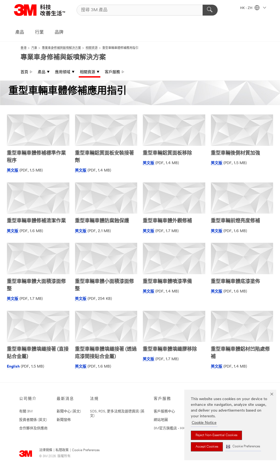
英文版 (12, 171)
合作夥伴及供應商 (33, 428)
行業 (39, 32)
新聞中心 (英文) (69, 411)
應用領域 (62, 72)
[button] (243, 446)
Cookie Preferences (86, 450)
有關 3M (26, 411)
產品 (19, 32)
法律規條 (45, 450)
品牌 (59, 32)
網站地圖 (161, 420)
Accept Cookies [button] (207, 446)
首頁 (24, 72)
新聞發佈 (64, 420)
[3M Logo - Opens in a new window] (39, 10)
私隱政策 (62, 450)
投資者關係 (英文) (33, 420)
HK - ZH (246, 8)
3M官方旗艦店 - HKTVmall (175, 428)
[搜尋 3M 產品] (210, 10)
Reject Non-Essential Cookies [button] (216, 435)
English (13, 367)
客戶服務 (112, 72)
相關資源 (87, 72)
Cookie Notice (204, 423)
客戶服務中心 (164, 411)
